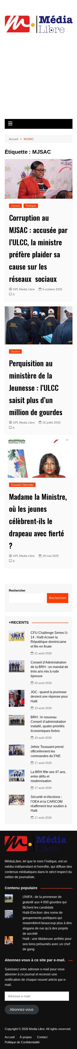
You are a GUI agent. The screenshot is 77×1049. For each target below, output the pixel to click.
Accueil (10, 1037)
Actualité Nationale (22, 484)
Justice (15, 205)
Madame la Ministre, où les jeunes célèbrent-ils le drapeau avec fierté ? (38, 521)
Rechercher (17, 590)
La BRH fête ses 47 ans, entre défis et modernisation (48, 776)
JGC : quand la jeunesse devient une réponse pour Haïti (49, 696)
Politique (31, 205)
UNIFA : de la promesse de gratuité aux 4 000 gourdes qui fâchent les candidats (45, 902)
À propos (26, 1037)
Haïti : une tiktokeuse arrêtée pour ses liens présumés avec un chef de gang (47, 944)
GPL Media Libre (24, 289)
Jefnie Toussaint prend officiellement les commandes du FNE (47, 751)
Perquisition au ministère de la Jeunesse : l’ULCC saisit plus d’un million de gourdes (35, 387)
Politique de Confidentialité (22, 1042)
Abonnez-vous (21, 1010)
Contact (42, 1037)
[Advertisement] (38, 78)
